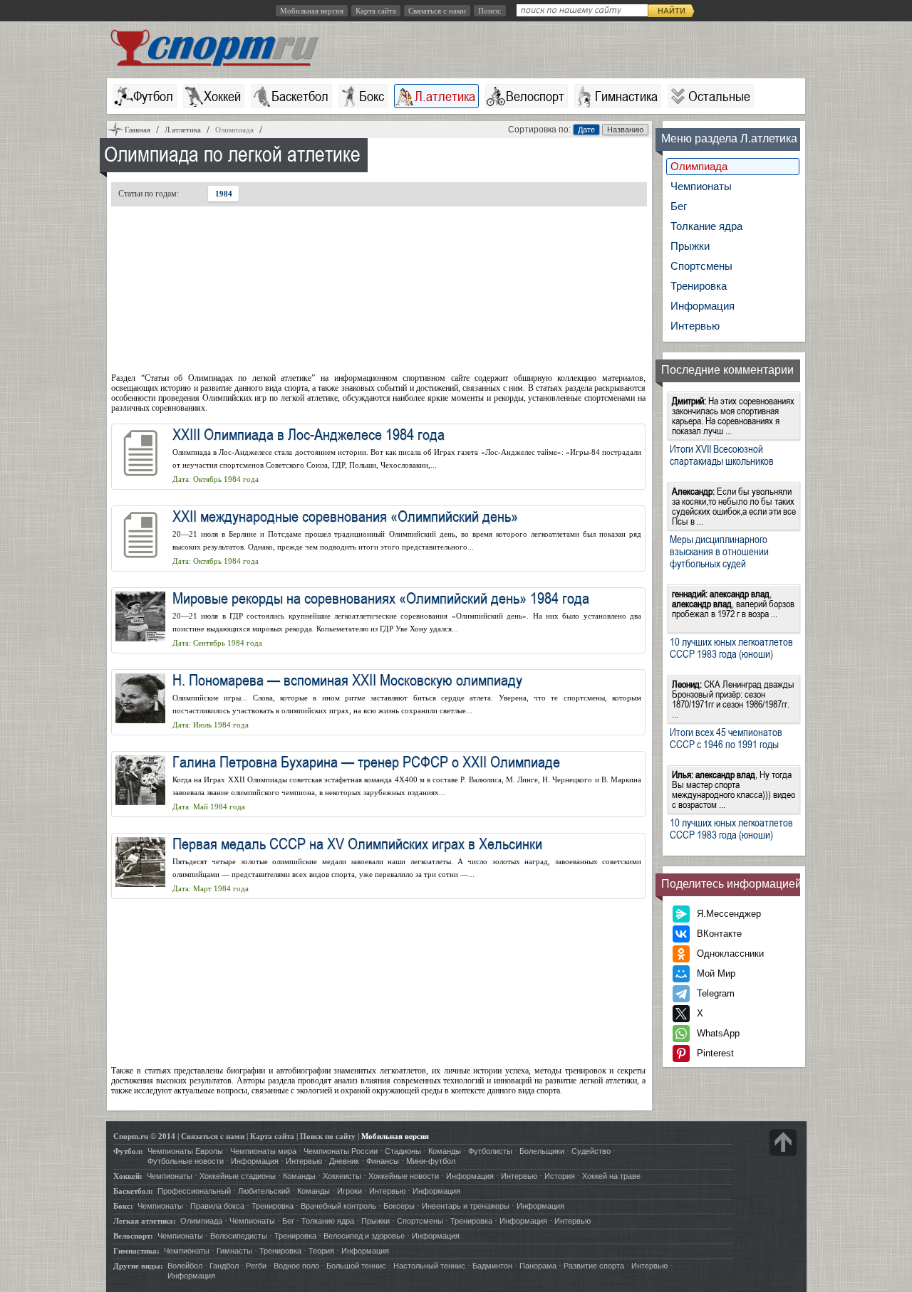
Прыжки (690, 246)
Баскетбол (299, 96)
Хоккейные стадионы (238, 1176)
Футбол (153, 96)
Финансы (382, 1161)
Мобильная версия (311, 10)
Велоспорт (535, 96)
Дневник (344, 1161)
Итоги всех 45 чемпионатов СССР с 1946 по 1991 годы (726, 738)
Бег (678, 206)
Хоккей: (127, 1176)
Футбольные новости (185, 1161)
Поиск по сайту (328, 1136)
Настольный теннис (429, 1265)
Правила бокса (217, 1206)
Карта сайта (376, 10)
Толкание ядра (706, 226)
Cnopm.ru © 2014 (144, 1136)
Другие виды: (138, 1265)
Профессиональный (194, 1191)
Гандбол (224, 1265)
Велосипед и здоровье (364, 1235)
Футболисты (490, 1151)
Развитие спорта (594, 1265)
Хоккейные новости (403, 1176)
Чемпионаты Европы (185, 1151)
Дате (586, 129)
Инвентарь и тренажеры (465, 1206)
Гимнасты (234, 1250)
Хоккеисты (342, 1176)
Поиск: (490, 10)
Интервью (695, 326)
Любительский (264, 1191)
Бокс (371, 96)
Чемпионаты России (341, 1151)
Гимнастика (626, 96)
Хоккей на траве (611, 1176)
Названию (625, 129)
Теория (321, 1250)
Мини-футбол (430, 1161)
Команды (444, 1151)
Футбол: (128, 1151)
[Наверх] (783, 1142)
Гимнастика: (136, 1250)
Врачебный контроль (338, 1206)
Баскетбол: (133, 1191)
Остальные (719, 96)
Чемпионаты (701, 186)
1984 (223, 193)
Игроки (349, 1191)
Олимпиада (698, 166)
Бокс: (123, 1206)
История (559, 1176)
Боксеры (399, 1206)
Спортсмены (701, 266)
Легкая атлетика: (144, 1221)
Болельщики (541, 1151)
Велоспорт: (133, 1235)
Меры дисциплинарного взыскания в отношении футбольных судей (719, 551)
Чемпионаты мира (263, 1151)
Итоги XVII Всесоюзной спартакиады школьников (722, 454)
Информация (702, 306)
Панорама (537, 1265)
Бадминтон (492, 1265)
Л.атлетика (445, 96)
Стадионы (403, 1151)
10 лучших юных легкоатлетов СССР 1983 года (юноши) (731, 647)
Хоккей (222, 96)
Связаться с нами (437, 10)
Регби (256, 1265)
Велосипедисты (238, 1235)
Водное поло (296, 1265)
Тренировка (698, 286)
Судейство (591, 1151)
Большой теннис (356, 1265)
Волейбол (184, 1265)
